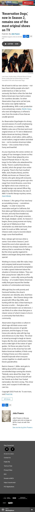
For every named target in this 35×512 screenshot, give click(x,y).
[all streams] (32, 509)
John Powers (15, 34)
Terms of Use (8, 466)
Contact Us (7, 457)
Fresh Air (9, 394)
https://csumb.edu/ (10, 482)
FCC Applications (9, 486)
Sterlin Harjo (26, 109)
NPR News (7, 399)
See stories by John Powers (22, 427)
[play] (3, 510)
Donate (29, 3)
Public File (7, 462)
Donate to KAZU (9, 478)
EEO (5, 474)
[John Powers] (6, 416)
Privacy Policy (8, 470)
